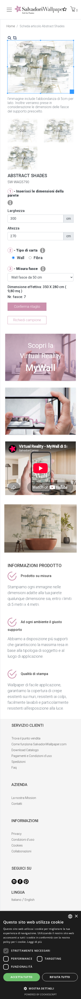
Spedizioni (18, 761)
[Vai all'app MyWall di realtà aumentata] (40, 379)
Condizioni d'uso (22, 839)
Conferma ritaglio (27, 307)
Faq (14, 767)
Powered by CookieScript (40, 994)
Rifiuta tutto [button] (60, 977)
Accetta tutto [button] (21, 977)
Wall (20, 257)
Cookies (17, 845)
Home (10, 26)
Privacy (16, 833)
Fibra (38, 257)
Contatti (16, 803)
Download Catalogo (25, 750)
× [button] (76, 916)
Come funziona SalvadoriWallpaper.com (39, 744)
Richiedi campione (27, 320)
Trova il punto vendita (25, 738)
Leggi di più (34, 942)
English (30, 899)
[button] (40, 988)
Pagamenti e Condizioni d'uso (31, 756)
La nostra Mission (23, 798)
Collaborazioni (21, 851)
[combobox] (70, 916)
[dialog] (40, 955)
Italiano (16, 899)
